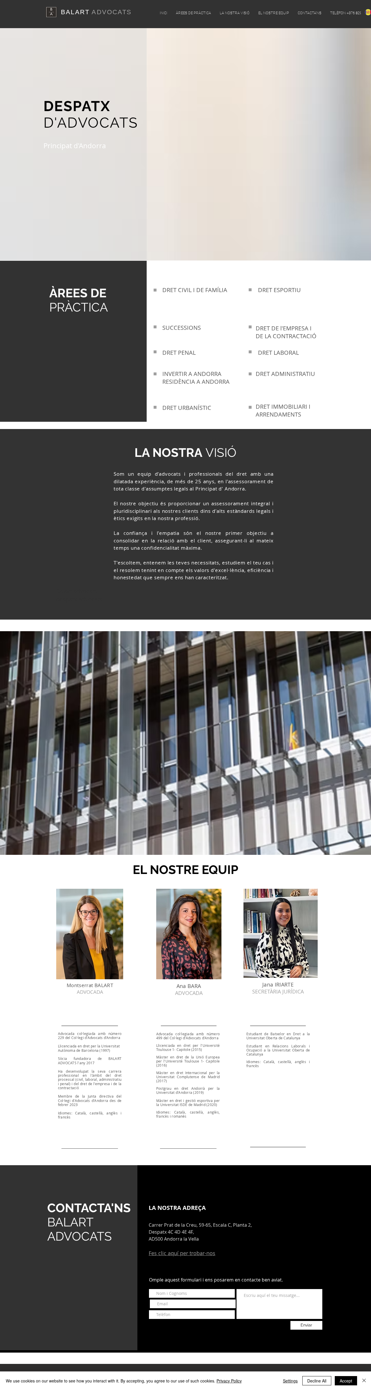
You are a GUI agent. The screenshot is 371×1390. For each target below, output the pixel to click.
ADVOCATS (112, 12)
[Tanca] (364, 1380)
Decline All (316, 1381)
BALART (76, 12)
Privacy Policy (229, 1381)
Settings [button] (290, 1381)
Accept (346, 1381)
